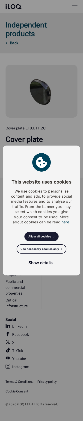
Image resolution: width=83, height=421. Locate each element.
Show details (41, 262)
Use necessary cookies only (40, 249)
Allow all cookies (39, 236)
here (65, 222)
